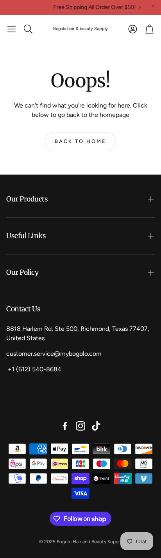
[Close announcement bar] (153, 6)
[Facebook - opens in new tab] (65, 426)
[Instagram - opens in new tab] (80, 426)
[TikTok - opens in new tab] (96, 426)
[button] (11, 28)
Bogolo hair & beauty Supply (80, 28)
